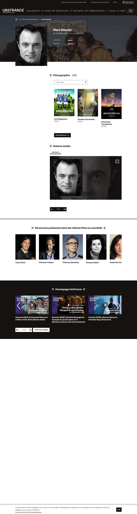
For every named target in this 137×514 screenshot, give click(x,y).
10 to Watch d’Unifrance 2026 (99, 2)
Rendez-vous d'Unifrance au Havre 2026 (73, 2)
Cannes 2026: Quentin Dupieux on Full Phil (104, 318)
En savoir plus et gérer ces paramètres (28, 512)
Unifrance (112, 11)
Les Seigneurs (60, 119)
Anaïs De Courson (118, 262)
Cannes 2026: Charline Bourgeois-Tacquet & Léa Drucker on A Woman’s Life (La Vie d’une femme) (31, 319)
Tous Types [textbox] (60, 82)
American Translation (106, 123)
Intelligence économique (96, 11)
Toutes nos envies (86, 119)
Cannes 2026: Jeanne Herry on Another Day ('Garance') (66, 318)
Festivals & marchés (62, 11)
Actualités (47, 11)
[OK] (119, 509)
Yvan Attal (20, 262)
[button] (117, 161)
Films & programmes (33, 11)
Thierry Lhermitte (71, 262)
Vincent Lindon (46, 262)
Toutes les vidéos (41, 330)
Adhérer (123, 11)
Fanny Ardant (92, 262)
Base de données (78, 11)
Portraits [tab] (55, 152)
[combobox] (71, 82)
